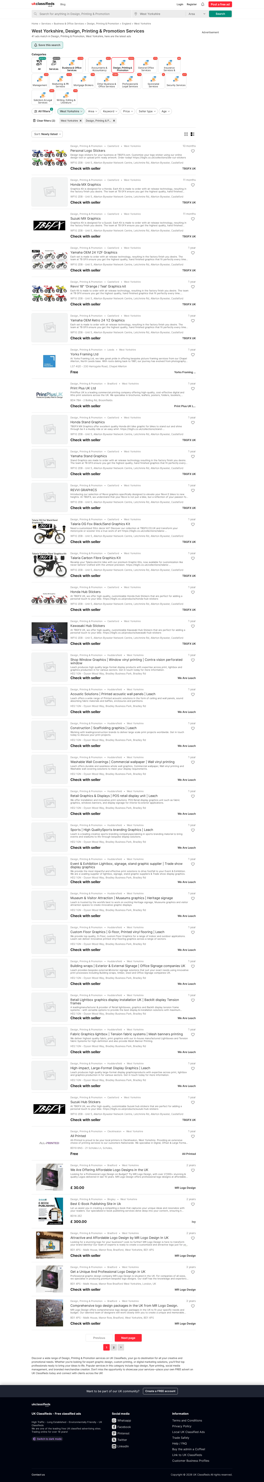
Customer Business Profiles (190, 1460)
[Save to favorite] (193, 151)
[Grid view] (186, 134)
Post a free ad (220, 4)
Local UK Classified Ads (188, 1432)
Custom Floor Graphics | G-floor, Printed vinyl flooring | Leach (117, 932)
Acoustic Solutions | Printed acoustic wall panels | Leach (113, 694)
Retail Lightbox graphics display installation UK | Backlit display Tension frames (124, 1001)
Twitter (122, 1440)
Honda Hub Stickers (85, 592)
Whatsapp (124, 1420)
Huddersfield (114, 655)
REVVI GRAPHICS (83, 490)
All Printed (78, 1136)
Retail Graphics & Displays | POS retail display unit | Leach (114, 796)
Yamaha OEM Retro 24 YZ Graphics (97, 320)
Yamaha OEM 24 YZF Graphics (93, 252)
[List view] (192, 134)
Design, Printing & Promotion (101, 120)
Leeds (110, 349)
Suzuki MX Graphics (85, 218)
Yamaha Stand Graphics (88, 456)
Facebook (124, 1427)
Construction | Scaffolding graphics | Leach (103, 728)
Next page (128, 1338)
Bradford (112, 383)
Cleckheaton (114, 1131)
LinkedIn (123, 1446)
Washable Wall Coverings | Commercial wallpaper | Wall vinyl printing (122, 762)
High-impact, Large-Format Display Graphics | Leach (110, 1068)
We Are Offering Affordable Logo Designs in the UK (109, 1170)
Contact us (38, 1474)
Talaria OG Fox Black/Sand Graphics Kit (100, 524)
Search (220, 13)
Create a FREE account (160, 1391)
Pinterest (123, 1433)
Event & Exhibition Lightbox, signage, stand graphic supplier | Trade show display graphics (126, 865)
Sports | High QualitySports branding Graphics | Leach (111, 830)
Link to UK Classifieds (187, 1455)
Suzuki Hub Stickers (85, 1102)
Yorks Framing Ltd (84, 354)
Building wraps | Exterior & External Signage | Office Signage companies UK (127, 966)
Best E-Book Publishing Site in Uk (95, 1204)
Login (180, 4)
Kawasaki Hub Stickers (87, 626)
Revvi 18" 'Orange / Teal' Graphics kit (98, 286)
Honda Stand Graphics (87, 422)
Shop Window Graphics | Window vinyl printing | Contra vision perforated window (126, 661)
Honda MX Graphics (85, 184)
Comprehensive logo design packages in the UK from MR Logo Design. (124, 1305)
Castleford (113, 146)
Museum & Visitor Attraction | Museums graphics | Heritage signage (121, 898)
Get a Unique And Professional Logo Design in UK (107, 1272)
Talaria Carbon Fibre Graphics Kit (95, 558)
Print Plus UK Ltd (83, 388)
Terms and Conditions (187, 1420)
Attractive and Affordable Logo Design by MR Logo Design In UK (119, 1238)
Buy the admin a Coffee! (188, 1449)
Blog (63, 4)
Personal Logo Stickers (87, 150)
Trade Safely (180, 1437)
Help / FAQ (179, 1443)
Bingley (111, 1199)
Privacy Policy (181, 1426)
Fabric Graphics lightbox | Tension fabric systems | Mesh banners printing (126, 1034)
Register (192, 4)
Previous (99, 1338)
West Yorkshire (69, 120)
